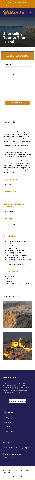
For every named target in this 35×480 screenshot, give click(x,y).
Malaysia (25, 2)
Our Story (6, 418)
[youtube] (20, 5)
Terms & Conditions (9, 431)
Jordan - (10, 2)
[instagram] (23, 5)
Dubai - (15, 2)
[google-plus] (13, 5)
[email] (6, 5)
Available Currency (8, 427)
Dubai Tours (7, 422)
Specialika (28, 477)
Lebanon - (20, 2)
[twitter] (17, 5)
